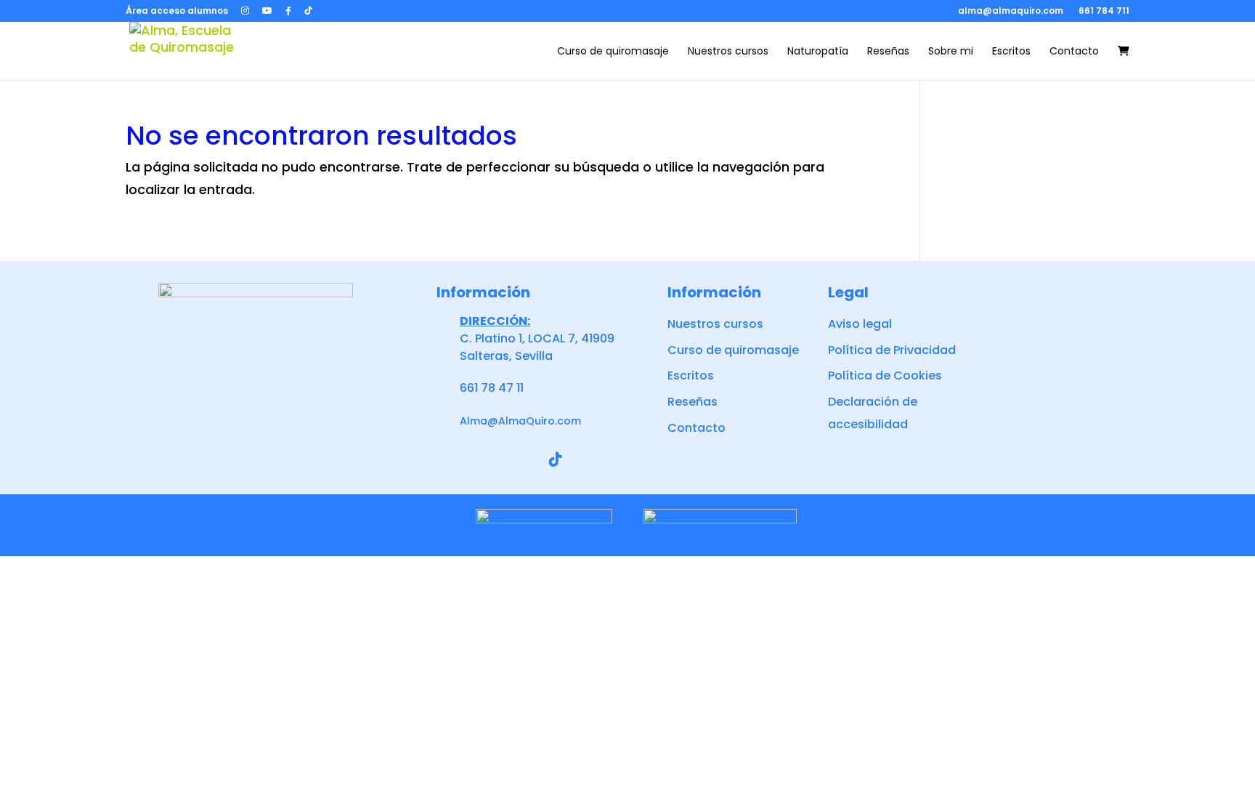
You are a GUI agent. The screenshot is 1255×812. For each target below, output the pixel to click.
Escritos (1011, 52)
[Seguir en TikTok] (555, 459)
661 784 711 (1104, 10)
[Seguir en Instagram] (485, 459)
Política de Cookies (885, 375)
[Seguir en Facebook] (451, 459)
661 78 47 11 (492, 387)
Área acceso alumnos (177, 12)
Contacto (1074, 52)
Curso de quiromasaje (613, 52)
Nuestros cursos (728, 52)
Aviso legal (860, 323)
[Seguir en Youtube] (520, 459)
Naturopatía (817, 52)
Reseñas (888, 52)
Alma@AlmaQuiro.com (520, 421)
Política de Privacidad (892, 350)
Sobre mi (950, 52)
